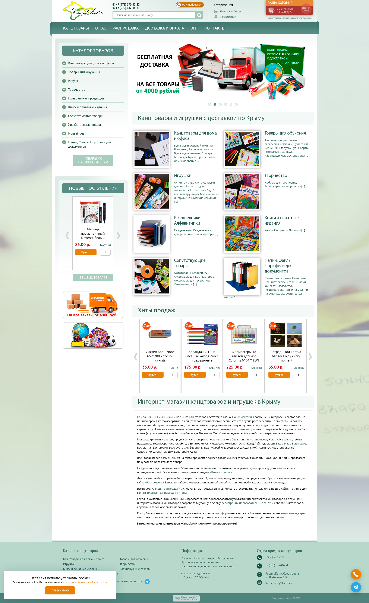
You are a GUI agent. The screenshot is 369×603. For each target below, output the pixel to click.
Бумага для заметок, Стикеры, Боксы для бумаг (194, 155)
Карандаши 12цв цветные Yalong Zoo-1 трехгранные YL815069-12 (202, 358)
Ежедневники (183, 230)
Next (118, 235)
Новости (199, 558)
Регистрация (228, 16)
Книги (269, 230)
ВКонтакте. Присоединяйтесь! (167, 493)
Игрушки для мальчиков (189, 188)
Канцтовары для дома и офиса (195, 136)
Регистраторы (274, 290)
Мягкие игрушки (204, 198)
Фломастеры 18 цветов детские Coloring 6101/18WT (244, 356)
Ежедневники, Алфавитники (187, 221)
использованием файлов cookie (86, 582)
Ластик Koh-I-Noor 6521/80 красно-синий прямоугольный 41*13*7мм (160, 360)
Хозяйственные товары (85, 124)
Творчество (276, 175)
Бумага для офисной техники (193, 145)
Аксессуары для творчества (283, 186)
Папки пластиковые (278, 278)
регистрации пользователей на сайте (246, 503)
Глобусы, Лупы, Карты (293, 148)
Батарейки (199, 273)
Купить (152, 374)
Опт (194, 28)
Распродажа (126, 28)
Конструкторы (189, 194)
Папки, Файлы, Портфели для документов (278, 266)
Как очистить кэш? (223, 566)
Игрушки (182, 175)
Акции (211, 558)
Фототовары (182, 273)
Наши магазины (243, 417)
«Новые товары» (221, 472)
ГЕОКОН (297, 598)
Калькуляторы (204, 234)
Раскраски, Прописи (287, 230)
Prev (67, 235)
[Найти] (199, 15)
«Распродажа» (154, 482)
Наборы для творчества (280, 182)
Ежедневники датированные (192, 232)
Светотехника (183, 284)
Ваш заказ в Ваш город (291, 443)
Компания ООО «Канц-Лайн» (156, 417)
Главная (186, 558)
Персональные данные (196, 566)
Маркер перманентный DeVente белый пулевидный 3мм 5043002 (93, 237)
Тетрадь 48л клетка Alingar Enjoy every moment (286, 356)
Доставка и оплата (164, 28)
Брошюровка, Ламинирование (195, 159)
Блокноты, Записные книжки (193, 149)
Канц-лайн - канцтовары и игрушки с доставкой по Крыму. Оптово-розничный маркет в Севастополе (83, 10)
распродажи (172, 488)
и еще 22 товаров (93, 278)
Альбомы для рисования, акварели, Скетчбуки (281, 142)
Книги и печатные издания (282, 221)
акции (158, 488)
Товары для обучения (285, 133)
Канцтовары (76, 28)
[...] (198, 161)
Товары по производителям (93, 160)
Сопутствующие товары (190, 263)
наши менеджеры (293, 513)
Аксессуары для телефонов (191, 280)
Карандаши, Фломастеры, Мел (285, 155)
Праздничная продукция (86, 98)
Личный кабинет (230, 11)
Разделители (285, 286)
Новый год (76, 133)
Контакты (215, 28)
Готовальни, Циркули (279, 152)
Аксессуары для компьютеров (194, 277)
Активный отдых (185, 182)
